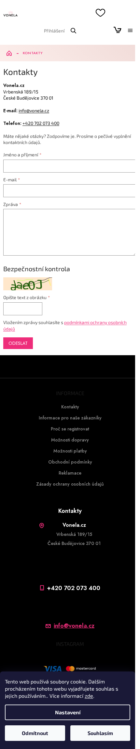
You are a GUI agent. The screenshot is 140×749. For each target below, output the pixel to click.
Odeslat (18, 343)
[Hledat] (73, 30)
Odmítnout (35, 733)
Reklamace (70, 473)
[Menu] (130, 30)
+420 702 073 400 (40, 123)
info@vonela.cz (34, 110)
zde (89, 696)
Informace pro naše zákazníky (70, 418)
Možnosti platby (70, 451)
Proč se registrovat (70, 429)
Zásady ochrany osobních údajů (70, 484)
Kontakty (70, 407)
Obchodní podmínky (70, 462)
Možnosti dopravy (70, 440)
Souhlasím (100, 733)
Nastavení (67, 712)
